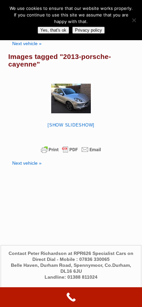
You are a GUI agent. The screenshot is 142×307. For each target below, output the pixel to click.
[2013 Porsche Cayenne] (71, 98)
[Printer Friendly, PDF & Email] (71, 149)
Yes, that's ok (53, 30)
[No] (133, 20)
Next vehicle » (27, 43)
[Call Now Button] (71, 297)
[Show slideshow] (71, 125)
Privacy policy (88, 30)
